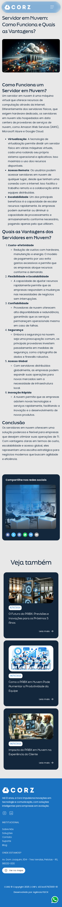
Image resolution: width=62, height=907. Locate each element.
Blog (4, 845)
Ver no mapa (16, 870)
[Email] (36, 535)
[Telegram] (31, 535)
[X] (13, 535)
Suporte (6, 841)
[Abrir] (52, 7)
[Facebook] (8, 535)
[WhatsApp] (25, 535)
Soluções (7, 833)
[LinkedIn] (19, 535)
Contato (7, 837)
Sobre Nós (8, 829)
